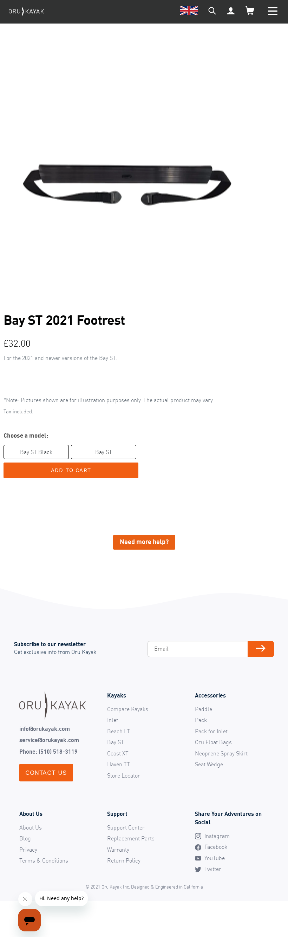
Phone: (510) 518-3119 (48, 751)
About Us (30, 827)
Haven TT (118, 764)
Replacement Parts (131, 838)
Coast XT (118, 753)
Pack (201, 719)
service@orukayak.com (49, 739)
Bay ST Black (36, 452)
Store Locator (123, 775)
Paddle (203, 709)
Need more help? (144, 541)
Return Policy (123, 860)
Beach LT (118, 731)
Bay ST (103, 452)
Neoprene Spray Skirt (221, 753)
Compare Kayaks (127, 709)
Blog (25, 838)
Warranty (118, 849)
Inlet (112, 719)
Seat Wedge (209, 764)
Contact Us (46, 772)
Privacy (28, 849)
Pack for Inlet (211, 731)
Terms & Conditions (43, 860)
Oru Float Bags (213, 742)
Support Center (126, 827)
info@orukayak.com (44, 728)
